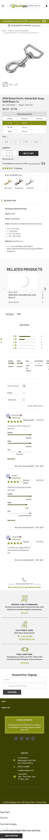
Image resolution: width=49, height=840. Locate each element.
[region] (24, 84)
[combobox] (16, 393)
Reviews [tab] (10, 314)
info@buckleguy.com (27, 639)
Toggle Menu (3, 6)
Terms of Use (29, 802)
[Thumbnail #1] (11, 84)
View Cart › (4, 817)
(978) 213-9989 (23, 767)
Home (20, 6)
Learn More (24, 663)
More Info (24, 613)
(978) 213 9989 (26, 636)
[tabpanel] (23, 289)
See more (11, 459)
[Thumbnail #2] (16, 84)
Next (44, 288)
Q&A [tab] (19, 314)
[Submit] (10, 5)
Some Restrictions (34, 21)
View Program (36, 25)
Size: (4, 137)
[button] (24, 200)
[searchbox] (14, 386)
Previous (4, 288)
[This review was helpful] (37, 466)
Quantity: (6, 148)
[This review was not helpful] (41, 466)
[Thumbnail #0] (5, 84)
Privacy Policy (41, 802)
